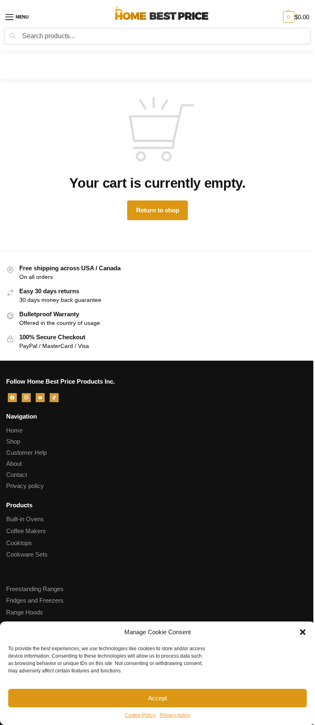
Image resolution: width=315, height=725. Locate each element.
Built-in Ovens (25, 519)
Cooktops (19, 543)
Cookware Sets (27, 554)
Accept (157, 698)
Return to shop (157, 210)
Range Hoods (24, 612)
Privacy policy (175, 715)
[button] (303, 632)
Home (14, 430)
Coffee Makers (26, 531)
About (14, 463)
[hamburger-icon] (22, 16)
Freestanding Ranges (35, 589)
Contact (16, 475)
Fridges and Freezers (35, 600)
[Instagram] (26, 397)
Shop (13, 441)
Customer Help (26, 452)
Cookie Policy (140, 715)
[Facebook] (12, 397)
